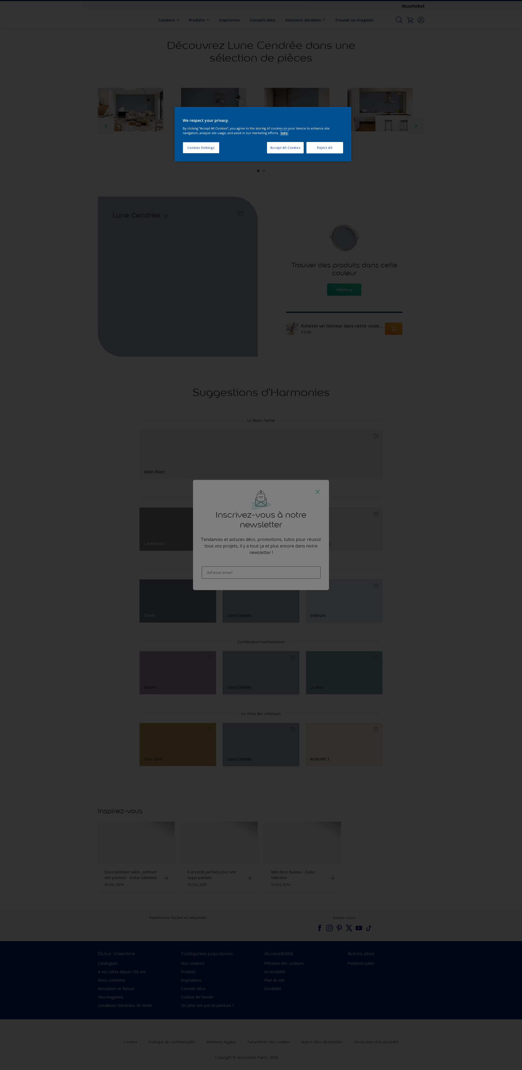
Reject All (325, 148)
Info (284, 133)
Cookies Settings (201, 148)
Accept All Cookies (285, 148)
